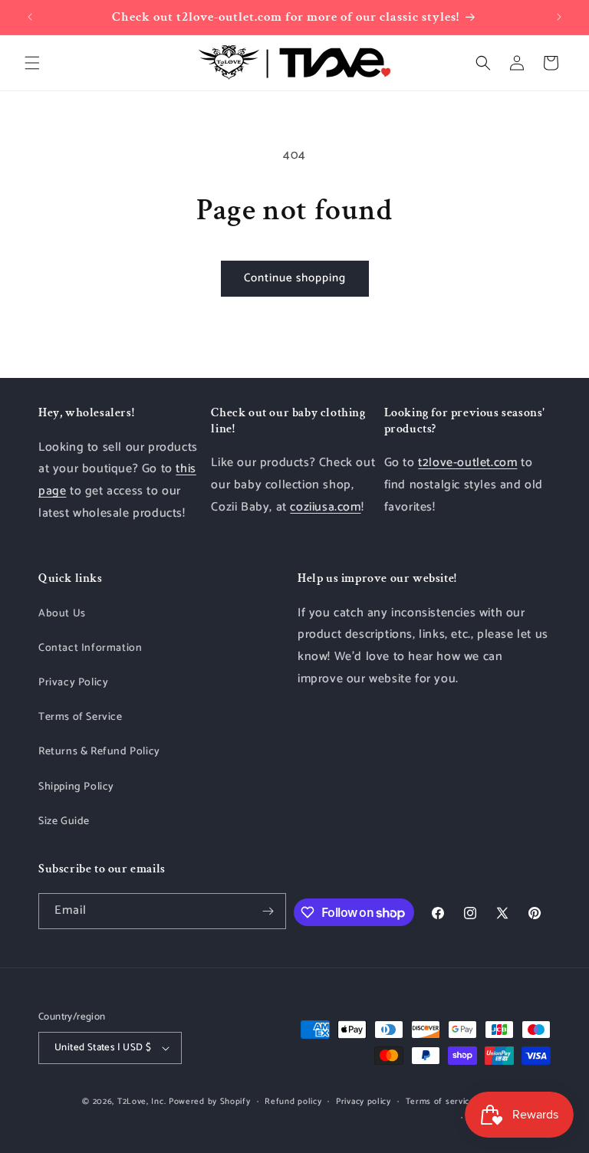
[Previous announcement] (30, 17)
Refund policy (293, 1102)
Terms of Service (80, 717)
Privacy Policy (73, 682)
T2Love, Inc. (141, 1102)
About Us (62, 613)
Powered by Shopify (210, 1102)
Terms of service (440, 1102)
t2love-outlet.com (467, 462)
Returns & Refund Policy (99, 751)
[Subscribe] (268, 911)
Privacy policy (363, 1102)
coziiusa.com (325, 507)
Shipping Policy (76, 787)
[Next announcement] (559, 17)
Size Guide (64, 821)
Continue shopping (295, 277)
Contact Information (90, 648)
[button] (32, 63)
